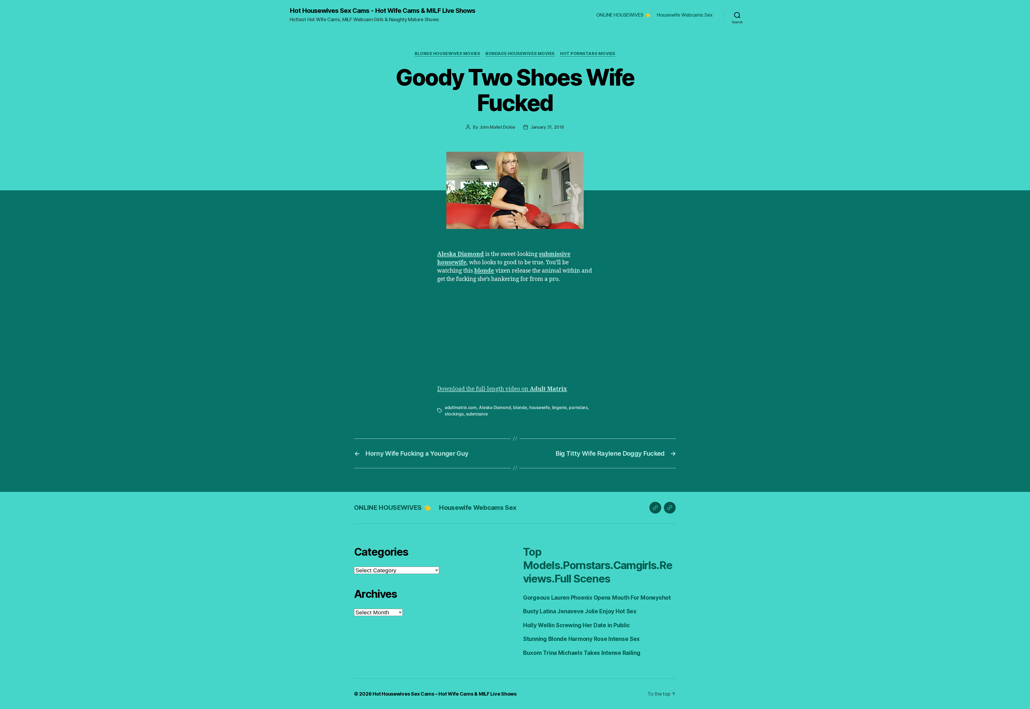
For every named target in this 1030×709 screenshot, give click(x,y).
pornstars (578, 407)
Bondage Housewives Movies (520, 53)
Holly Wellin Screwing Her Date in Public (576, 625)
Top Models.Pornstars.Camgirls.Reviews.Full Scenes (597, 565)
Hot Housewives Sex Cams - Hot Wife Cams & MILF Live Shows (382, 11)
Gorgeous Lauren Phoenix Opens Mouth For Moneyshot (597, 597)
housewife (451, 262)
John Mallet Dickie (497, 127)
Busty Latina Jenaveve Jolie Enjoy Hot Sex (580, 611)
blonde (484, 270)
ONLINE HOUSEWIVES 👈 (623, 15)
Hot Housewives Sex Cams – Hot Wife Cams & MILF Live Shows (445, 694)
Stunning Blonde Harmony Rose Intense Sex (581, 639)
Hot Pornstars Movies (587, 53)
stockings (454, 414)
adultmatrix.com (461, 407)
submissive (555, 254)
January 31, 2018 (547, 127)
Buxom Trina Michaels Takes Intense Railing (582, 652)
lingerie (559, 407)
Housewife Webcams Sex (685, 15)
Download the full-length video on (502, 389)
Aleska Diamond (460, 254)
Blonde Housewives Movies (447, 53)
